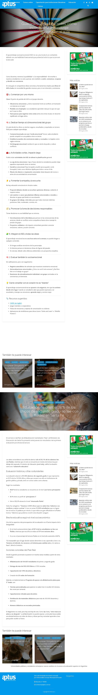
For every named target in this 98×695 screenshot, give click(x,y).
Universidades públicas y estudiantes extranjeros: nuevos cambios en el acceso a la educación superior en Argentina (49, 666)
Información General (51, 362)
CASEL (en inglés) (16, 303)
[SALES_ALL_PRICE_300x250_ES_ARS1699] (81, 62)
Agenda (7, 362)
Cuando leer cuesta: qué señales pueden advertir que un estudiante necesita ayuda (49, 372)
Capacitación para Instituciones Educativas (50, 2)
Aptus (53, 691)
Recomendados (56, 19)
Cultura (40, 6)
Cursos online (28, 2)
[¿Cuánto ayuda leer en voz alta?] (74, 86)
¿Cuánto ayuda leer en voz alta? (16, 642)
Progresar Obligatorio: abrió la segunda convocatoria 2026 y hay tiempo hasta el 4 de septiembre (17, 369)
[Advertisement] (35, 67)
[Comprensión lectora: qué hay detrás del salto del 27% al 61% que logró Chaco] (74, 107)
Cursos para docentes (12, 2)
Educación (72, 2)
